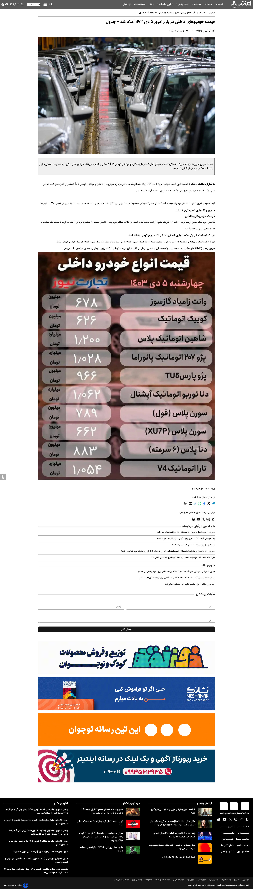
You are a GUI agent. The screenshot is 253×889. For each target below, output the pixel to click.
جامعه (209, 4)
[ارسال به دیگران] (190, 505)
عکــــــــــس (228, 833)
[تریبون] (126, 766)
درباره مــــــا (243, 827)
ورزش (151, 4)
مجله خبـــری (243, 851)
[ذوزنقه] (126, 657)
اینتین (244, 879)
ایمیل (118, 606)
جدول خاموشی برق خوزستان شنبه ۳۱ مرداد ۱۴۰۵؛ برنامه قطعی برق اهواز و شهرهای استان (176, 571)
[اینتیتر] (241, 4)
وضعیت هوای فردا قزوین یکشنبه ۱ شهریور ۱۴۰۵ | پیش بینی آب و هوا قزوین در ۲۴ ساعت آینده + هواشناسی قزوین (38, 832)
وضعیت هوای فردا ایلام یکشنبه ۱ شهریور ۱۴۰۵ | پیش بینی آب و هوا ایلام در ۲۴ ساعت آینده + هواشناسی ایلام (37, 811)
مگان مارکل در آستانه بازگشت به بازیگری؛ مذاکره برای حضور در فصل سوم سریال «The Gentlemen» (172, 823)
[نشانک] (126, 693)
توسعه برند (225, 879)
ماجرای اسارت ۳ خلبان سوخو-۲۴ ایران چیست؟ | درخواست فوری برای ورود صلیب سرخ (102, 811)
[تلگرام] (18, 4)
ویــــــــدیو (243, 833)
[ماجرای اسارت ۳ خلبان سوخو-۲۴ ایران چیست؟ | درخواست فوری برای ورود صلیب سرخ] (133, 812)
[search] (50, 4)
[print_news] (185, 504)
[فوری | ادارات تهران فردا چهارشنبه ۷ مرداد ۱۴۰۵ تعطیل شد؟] (133, 824)
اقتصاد (221, 4)
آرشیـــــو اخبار (228, 839)
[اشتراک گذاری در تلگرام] (213, 504)
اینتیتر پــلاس (243, 845)
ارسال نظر (126, 629)
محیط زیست (140, 4)
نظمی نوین (136, 879)
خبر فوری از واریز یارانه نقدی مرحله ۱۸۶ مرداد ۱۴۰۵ (193, 545)
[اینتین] (126, 729)
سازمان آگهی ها (227, 845)
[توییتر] (10, 4)
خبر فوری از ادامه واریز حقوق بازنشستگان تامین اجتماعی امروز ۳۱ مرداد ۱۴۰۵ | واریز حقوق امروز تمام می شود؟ (168, 551)
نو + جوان (127, 4)
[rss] (22, 4)
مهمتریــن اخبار (227, 851)
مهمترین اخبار (131, 803)
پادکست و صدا (242, 839)
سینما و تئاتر (183, 4)
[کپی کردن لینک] (194, 504)
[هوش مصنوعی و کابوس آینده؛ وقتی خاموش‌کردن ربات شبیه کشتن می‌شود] (205, 847)
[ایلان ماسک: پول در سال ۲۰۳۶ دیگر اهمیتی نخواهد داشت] (133, 850)
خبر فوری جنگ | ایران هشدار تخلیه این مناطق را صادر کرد (190, 584)
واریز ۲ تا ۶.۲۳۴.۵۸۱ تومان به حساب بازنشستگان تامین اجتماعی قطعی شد (183, 557)
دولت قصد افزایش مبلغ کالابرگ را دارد (178, 857)
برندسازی (200, 879)
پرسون (189, 879)
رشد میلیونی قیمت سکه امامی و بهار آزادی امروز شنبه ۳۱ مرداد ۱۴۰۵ (186, 538)
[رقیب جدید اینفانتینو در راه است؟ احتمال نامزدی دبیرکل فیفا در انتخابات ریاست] (205, 836)
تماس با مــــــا (227, 827)
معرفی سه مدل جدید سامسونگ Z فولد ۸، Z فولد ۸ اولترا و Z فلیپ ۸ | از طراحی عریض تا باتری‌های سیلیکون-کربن (101, 837)
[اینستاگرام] (14, 4)
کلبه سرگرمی (177, 879)
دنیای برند (212, 879)
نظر (210, 620)
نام (210, 606)
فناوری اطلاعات (166, 4)
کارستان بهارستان (161, 879)
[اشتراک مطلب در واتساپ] (199, 505)
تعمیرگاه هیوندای (120, 879)
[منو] (45, 4)
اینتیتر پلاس (204, 803)
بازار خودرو (196, 488)
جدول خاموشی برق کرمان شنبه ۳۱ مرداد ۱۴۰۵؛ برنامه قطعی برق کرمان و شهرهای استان (177, 578)
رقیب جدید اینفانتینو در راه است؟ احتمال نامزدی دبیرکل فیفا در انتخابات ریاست (174, 835)
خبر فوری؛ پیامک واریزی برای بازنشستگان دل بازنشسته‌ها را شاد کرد (186, 532)
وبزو (235, 879)
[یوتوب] (6, 4)
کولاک (147, 879)
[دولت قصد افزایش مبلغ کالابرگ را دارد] (205, 859)
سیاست (197, 4)
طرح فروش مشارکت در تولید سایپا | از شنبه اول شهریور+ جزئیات (40, 851)
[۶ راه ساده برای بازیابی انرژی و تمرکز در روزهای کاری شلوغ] (205, 812)
